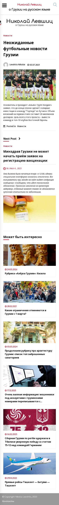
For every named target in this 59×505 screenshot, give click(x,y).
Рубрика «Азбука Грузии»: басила (25, 273)
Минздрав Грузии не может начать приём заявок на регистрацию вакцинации (26, 156)
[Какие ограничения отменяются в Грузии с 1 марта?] (29, 292)
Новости (7, 35)
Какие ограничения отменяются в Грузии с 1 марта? (25, 312)
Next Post (9, 138)
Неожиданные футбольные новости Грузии (25, 48)
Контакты (8, 501)
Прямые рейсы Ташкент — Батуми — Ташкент (27, 484)
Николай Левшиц (29, 21)
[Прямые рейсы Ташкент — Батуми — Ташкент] (29, 463)
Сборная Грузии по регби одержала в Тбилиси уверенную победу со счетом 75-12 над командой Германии (28, 442)
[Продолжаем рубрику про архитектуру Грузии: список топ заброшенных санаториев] (29, 332)
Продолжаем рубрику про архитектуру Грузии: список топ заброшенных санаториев (28, 354)
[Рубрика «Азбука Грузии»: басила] (29, 255)
